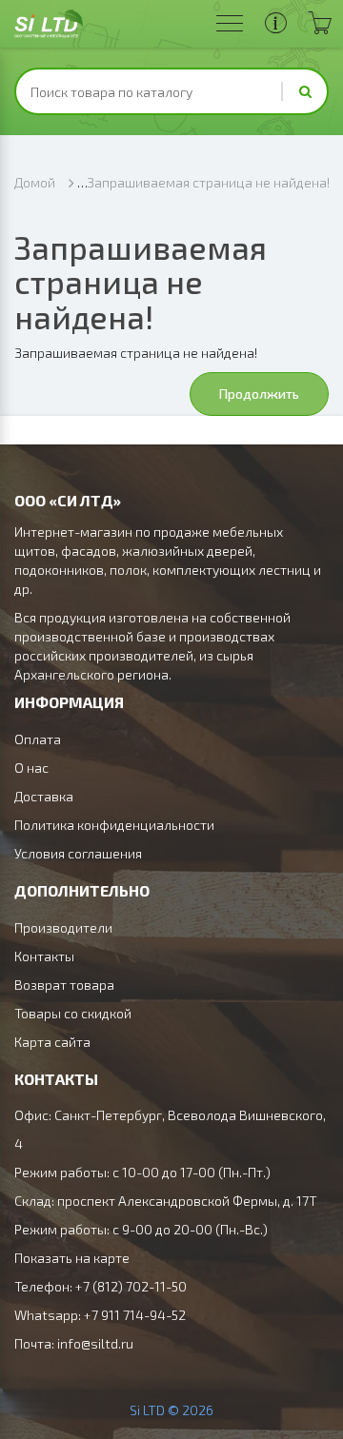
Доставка (43, 796)
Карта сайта (52, 1042)
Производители (63, 927)
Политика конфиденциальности (114, 825)
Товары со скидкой (72, 1013)
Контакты (44, 956)
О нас (31, 767)
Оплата (37, 739)
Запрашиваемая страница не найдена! (208, 182)
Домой (34, 182)
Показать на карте (72, 1258)
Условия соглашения (78, 853)
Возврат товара (64, 984)
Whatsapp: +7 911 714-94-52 (100, 1315)
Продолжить (259, 393)
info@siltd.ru (95, 1343)
